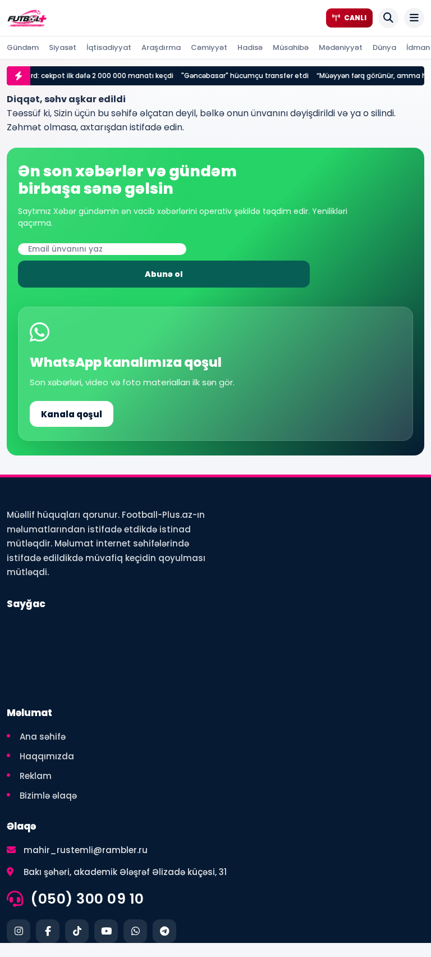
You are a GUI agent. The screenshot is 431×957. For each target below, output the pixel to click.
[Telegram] (164, 931)
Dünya (384, 47)
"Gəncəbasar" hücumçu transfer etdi (240, 75)
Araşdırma (161, 47)
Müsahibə (291, 47)
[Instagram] (18, 931)
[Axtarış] (388, 18)
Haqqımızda (47, 756)
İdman (418, 47)
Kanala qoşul (71, 414)
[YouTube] (106, 931)
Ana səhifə (43, 736)
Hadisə (250, 47)
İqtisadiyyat (108, 47)
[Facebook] (47, 931)
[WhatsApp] (135, 931)
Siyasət (62, 47)
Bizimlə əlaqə (48, 795)
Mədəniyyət (341, 47)
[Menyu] (414, 18)
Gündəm (23, 47)
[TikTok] (77, 931)
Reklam (36, 776)
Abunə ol (164, 274)
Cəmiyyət (209, 47)
